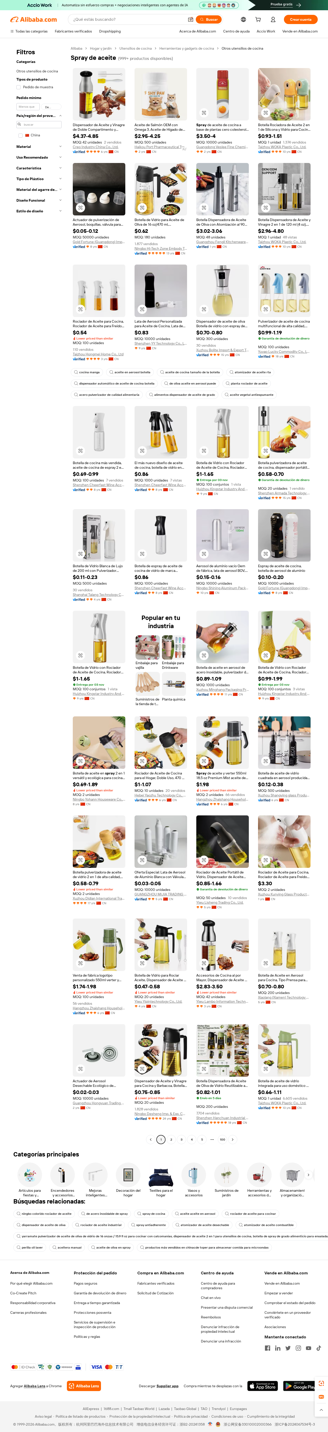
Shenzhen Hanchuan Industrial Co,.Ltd (222, 1118)
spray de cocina (153, 1214)
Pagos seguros (85, 1283)
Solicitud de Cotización (155, 1293)
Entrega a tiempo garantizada (97, 1303)
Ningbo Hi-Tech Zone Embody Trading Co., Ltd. (161, 248)
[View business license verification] (210, 1424)
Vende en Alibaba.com (282, 1283)
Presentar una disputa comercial (227, 1307)
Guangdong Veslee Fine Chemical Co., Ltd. (222, 147)
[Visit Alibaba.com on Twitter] (288, 1348)
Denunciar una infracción (221, 1341)
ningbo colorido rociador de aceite (46, 1214)
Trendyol (218, 1409)
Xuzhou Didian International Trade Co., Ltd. (99, 898)
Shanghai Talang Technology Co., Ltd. (99, 595)
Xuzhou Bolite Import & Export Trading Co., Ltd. (222, 350)
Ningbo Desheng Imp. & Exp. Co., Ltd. (161, 1114)
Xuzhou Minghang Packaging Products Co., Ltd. (222, 689)
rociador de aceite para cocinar (253, 1214)
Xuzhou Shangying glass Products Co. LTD (284, 795)
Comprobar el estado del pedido (289, 1303)
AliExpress (91, 1409)
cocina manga (89, 372)
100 (222, 1139)
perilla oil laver (32, 1247)
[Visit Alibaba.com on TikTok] (319, 1348)
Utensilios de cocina (135, 48)
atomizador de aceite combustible (269, 1225)
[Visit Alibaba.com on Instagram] (298, 1348)
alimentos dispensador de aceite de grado (184, 395)
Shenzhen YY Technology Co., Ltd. (161, 343)
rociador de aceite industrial (100, 1225)
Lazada (164, 1409)
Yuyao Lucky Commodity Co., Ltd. (284, 351)
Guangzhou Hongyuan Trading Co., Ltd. (99, 1103)
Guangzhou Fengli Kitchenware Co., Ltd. (222, 242)
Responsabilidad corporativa (32, 1303)
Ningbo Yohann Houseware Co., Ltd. (99, 799)
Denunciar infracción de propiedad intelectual (220, 1329)
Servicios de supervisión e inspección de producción (95, 1324)
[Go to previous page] (150, 1139)
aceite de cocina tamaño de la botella (192, 372)
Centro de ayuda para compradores (218, 1285)
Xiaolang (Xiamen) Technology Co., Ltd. (284, 997)
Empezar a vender (278, 1293)
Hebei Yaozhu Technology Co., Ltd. (161, 795)
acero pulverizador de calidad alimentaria (109, 395)
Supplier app (168, 1386)
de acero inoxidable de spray (107, 1214)
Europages (238, 1409)
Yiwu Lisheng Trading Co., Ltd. (219, 902)
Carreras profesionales (28, 1312)
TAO (204, 1409)
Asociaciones (275, 1327)
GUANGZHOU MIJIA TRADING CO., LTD (161, 894)
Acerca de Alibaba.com (29, 1273)
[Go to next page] (232, 1139)
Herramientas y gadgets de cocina (186, 48)
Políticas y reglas (87, 1337)
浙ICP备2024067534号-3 (295, 1424)
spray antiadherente (151, 1225)
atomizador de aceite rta (253, 372)
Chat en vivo (211, 1298)
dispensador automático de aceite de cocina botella (117, 383)
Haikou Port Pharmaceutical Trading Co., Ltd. (161, 147)
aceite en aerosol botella (132, 372)
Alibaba (76, 48)
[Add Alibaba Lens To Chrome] (84, 1386)
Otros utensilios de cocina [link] (242, 48)
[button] (191, 19)
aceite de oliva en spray (113, 1247)
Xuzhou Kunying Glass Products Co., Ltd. (284, 894)
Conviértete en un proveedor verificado (287, 1314)
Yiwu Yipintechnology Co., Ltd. (158, 1001)
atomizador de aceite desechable (205, 1225)
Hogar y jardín (101, 48)
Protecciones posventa (92, 1312)
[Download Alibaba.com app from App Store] (262, 1386)
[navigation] (39, 594)
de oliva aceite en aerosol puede (192, 383)
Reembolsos (211, 1317)
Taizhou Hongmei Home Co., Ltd (98, 354)
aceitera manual (69, 1247)
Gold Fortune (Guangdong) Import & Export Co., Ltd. (99, 242)
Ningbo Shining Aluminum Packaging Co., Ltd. (222, 588)
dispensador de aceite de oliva (44, 1225)
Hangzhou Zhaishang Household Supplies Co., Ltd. (222, 799)
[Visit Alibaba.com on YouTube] (308, 1348)
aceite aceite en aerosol (197, 1214)
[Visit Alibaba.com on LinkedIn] (278, 1348)
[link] (321, 1383)
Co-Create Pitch (23, 1293)
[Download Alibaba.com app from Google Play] (300, 1386)
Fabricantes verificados (156, 1283)
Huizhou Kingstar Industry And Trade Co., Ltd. (222, 489)
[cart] (259, 20)
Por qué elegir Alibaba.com (31, 1283)
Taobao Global (185, 1409)
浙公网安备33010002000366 (248, 1424)
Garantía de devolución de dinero (100, 1293)
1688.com (111, 1409)
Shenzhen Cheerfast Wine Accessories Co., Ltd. (99, 485)
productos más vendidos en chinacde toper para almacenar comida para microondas (207, 1247)
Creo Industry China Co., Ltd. (95, 147)
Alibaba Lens (34, 1386)
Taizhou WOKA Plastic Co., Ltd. (282, 147)
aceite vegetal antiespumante (251, 395)
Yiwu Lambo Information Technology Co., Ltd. (222, 1001)
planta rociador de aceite (249, 383)
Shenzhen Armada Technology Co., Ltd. (284, 493)
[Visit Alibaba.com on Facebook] (267, 1348)
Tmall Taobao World (139, 1409)
